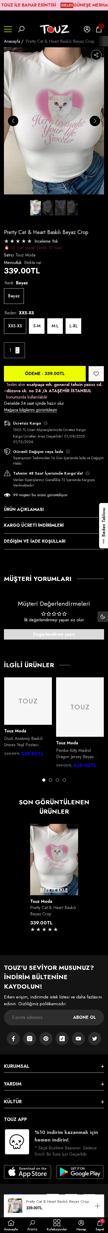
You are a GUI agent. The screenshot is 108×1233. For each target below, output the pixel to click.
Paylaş (96, 55)
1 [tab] (43, 780)
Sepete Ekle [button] (54, 890)
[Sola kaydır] (13, 121)
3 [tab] (57, 780)
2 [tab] (50, 780)
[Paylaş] (96, 55)
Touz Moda (25, 255)
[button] (21, 29)
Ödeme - (45, 374)
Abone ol (84, 1017)
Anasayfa (12, 41)
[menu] (8, 29)
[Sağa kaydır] (95, 121)
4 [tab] (64, 780)
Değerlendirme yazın (54, 634)
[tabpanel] (28, 718)
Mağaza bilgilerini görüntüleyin (30, 410)
